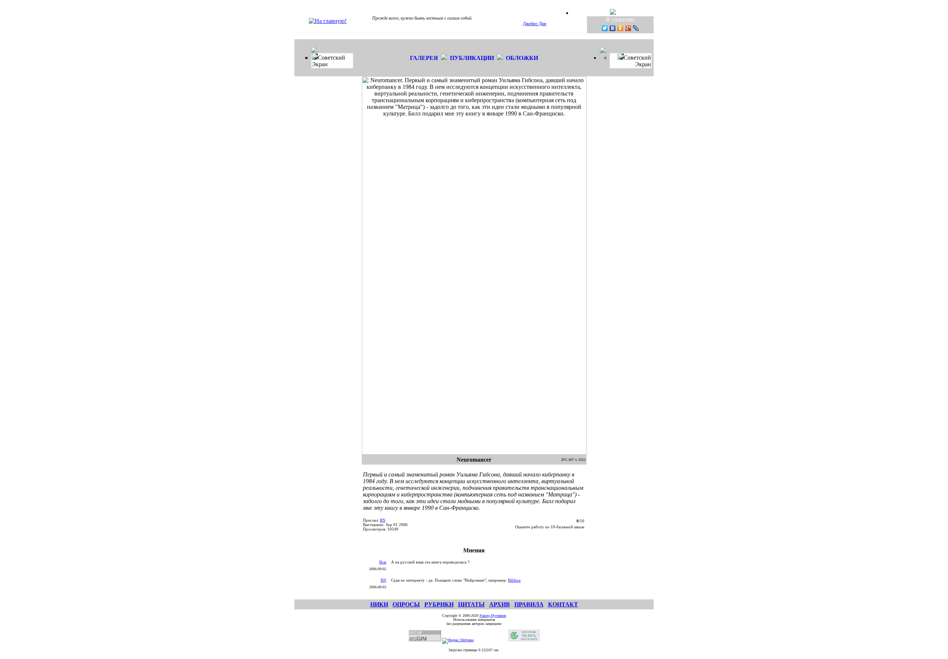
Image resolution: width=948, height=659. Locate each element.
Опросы (406, 604)
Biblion (514, 580)
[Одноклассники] (620, 28)
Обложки (522, 58)
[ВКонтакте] (613, 28)
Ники (379, 604)
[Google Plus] (628, 28)
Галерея (424, 58)
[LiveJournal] (636, 28)
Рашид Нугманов (493, 615)
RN (382, 520)
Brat (382, 562)
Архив (499, 604)
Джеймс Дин (534, 23)
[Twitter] (605, 28)
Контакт (563, 604)
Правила (529, 604)
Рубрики (439, 604)
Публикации (472, 58)
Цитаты (471, 604)
